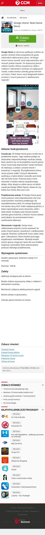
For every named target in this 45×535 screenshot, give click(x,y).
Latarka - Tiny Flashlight (20, 496)
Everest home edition (10, 352)
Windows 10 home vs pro (12, 355)
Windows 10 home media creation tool (18, 392)
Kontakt (26, 511)
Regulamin (34, 511)
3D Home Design (9, 403)
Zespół (13, 508)
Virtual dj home (8, 361)
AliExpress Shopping (19, 461)
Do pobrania (11, 18)
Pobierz (24, 38)
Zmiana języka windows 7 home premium (19, 396)
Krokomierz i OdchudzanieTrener (23, 487)
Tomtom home (7, 349)
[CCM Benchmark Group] (22, 521)
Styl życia (23, 18)
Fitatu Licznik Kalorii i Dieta (21, 478)
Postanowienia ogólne (25, 508)
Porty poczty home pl (11, 399)
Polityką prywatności (13, 511)
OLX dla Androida (18, 417)
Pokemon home (8, 358)
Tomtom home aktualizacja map (15, 389)
